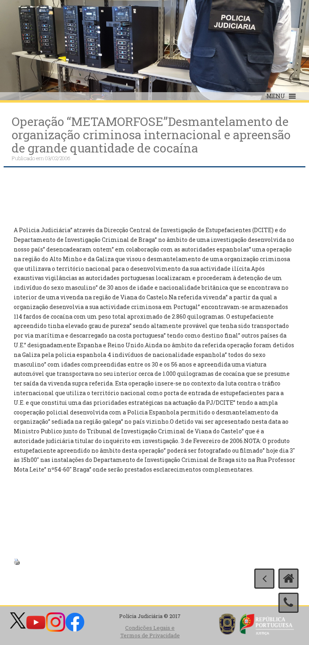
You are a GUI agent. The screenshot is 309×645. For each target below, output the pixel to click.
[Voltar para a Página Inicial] (288, 579)
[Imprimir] (17, 561)
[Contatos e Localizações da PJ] (288, 603)
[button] (275, 96)
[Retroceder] (264, 579)
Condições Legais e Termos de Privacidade (150, 631)
